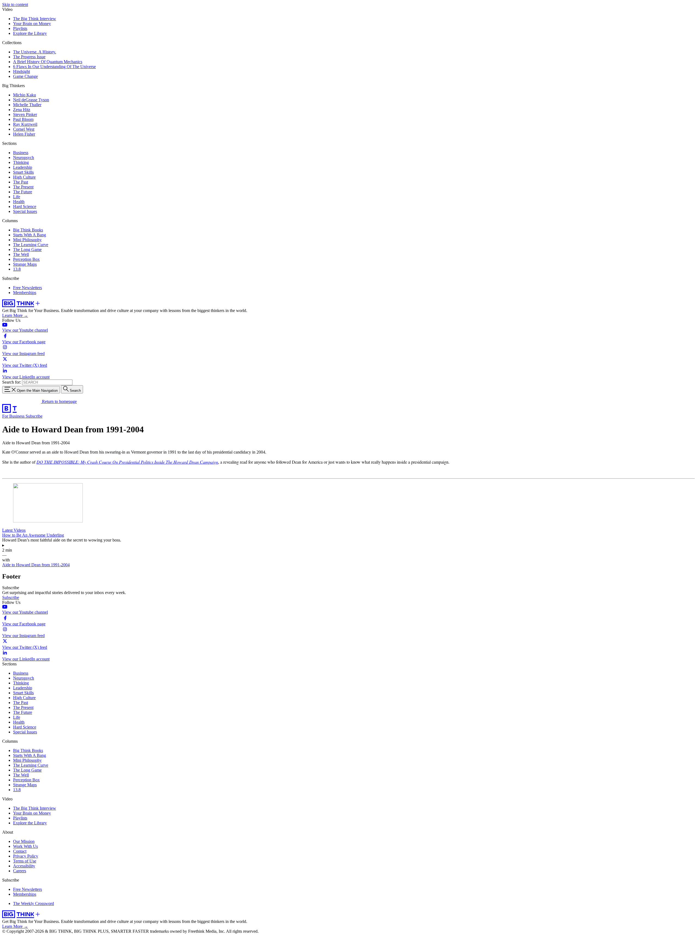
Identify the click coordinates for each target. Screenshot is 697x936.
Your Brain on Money (32, 23)
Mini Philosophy (27, 239)
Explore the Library (30, 33)
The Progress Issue (29, 56)
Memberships (24, 292)
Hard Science (24, 206)
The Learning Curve (30, 244)
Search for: (11, 382)
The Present (23, 187)
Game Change (25, 76)
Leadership (22, 167)
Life (16, 196)
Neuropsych (23, 157)
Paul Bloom (23, 119)
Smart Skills (23, 172)
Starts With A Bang (29, 235)
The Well (21, 254)
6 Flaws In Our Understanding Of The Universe (54, 66)
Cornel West (23, 129)
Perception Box (26, 259)
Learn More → (15, 315)
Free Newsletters (27, 287)
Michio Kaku (24, 95)
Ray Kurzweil (25, 124)
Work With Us (25, 846)
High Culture (24, 177)
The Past (20, 182)
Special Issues (25, 211)
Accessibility (24, 866)
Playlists (20, 28)
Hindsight (21, 71)
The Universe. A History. (34, 52)
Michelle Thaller (27, 104)
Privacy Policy (25, 856)
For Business (14, 416)
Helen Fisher (24, 134)
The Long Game (27, 249)
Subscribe (34, 416)
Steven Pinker (25, 114)
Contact (19, 851)
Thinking (21, 162)
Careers (19, 870)
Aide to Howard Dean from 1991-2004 (36, 564)
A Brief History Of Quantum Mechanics (47, 61)
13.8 (17, 269)
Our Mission (24, 841)
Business (20, 152)
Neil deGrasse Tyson (31, 99)
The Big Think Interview (34, 18)
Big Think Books (28, 230)
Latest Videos (14, 530)
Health (19, 201)
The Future (22, 191)
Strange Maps (25, 264)
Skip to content (15, 4)
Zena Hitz (21, 109)
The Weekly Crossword (33, 903)
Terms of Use (24, 861)
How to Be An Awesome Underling (33, 535)
